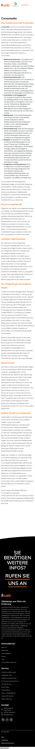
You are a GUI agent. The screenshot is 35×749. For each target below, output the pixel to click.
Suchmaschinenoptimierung (9, 681)
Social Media (5, 687)
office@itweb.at (8, 715)
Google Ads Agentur (7, 696)
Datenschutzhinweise (7, 743)
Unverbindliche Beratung (8, 662)
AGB (2, 737)
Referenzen (4, 650)
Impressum (4, 740)
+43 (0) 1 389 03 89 (9, 712)
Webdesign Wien (6, 675)
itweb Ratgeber (6, 653)
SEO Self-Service (6, 684)
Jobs (2, 659)
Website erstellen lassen (8, 672)
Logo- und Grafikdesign (8, 693)
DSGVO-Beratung (6, 699)
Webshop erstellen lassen (9, 678)
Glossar (3, 656)
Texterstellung (5, 690)
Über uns (4, 647)
